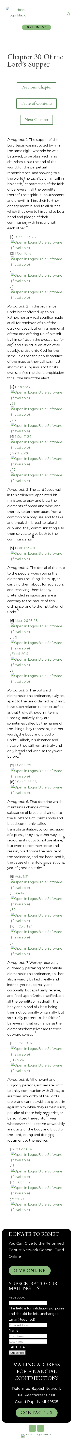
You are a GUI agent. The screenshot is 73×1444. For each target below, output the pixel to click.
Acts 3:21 (22, 877)
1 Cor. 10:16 (23, 253)
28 (14, 420)
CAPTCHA (17, 1347)
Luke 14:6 (19, 893)
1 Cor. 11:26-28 (26, 782)
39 (14, 910)
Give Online (36, 27)
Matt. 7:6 (18, 1199)
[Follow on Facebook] (32, 1428)
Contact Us (37, 1412)
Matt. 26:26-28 (26, 621)
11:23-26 (18, 1060)
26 (13, 403)
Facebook (17, 1297)
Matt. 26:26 (20, 453)
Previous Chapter (36, 87)
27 (14, 470)
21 (13, 287)
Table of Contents (36, 103)
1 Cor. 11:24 (23, 437)
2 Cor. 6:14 (24, 1149)
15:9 (14, 637)
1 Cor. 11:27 (23, 765)
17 (13, 270)
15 (13, 1166)
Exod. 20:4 (20, 654)
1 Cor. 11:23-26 (24, 237)
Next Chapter (36, 119)
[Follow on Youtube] (40, 1428)
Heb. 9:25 (22, 387)
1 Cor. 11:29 (24, 1182)
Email (22, 1319)
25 (13, 943)
